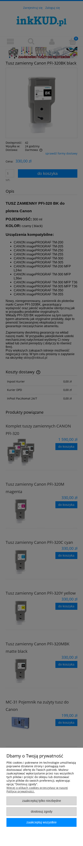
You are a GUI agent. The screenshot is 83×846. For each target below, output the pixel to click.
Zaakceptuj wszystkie (41, 822)
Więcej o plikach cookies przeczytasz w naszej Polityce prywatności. (37, 789)
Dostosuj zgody (41, 811)
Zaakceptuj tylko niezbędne (41, 800)
